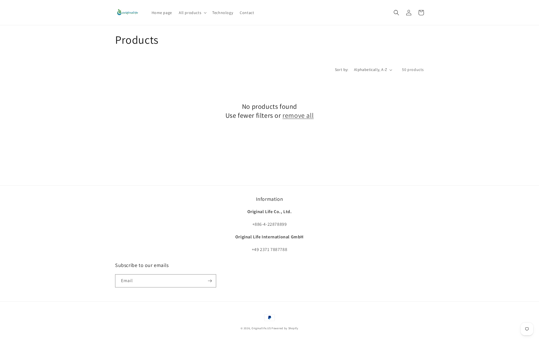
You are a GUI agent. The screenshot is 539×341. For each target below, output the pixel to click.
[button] (192, 13)
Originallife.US (261, 328)
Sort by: (341, 69)
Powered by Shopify (284, 328)
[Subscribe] (210, 280)
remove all (298, 115)
